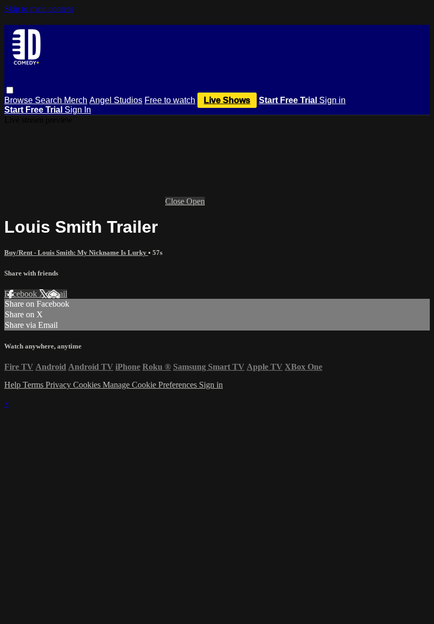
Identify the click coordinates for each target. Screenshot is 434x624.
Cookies (88, 384)
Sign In (78, 109)
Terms (34, 384)
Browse (19, 100)
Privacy (59, 384)
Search (49, 100)
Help (13, 384)
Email (57, 293)
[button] (9, 90)
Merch (75, 100)
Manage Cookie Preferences (151, 384)
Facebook (21, 293)
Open (195, 201)
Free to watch (169, 100)
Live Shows (227, 100)
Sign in (332, 100)
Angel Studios (115, 100)
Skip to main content (38, 8)
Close (175, 201)
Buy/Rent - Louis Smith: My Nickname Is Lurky (76, 252)
